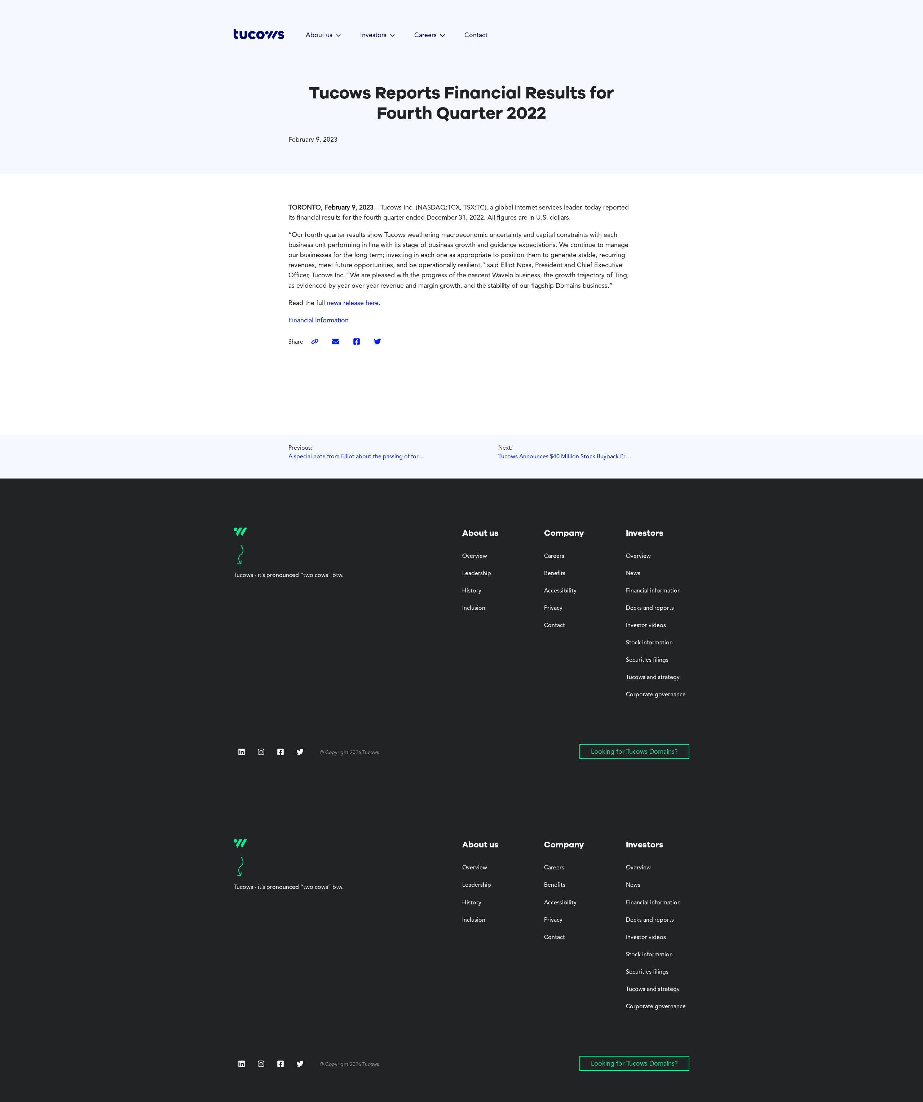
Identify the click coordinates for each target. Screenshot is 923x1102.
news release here (353, 303)
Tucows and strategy (653, 677)
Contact (475, 35)
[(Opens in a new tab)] (335, 342)
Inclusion (473, 608)
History (471, 591)
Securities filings (647, 660)
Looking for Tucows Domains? (634, 752)
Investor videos (646, 626)
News (633, 574)
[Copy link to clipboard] (314, 342)
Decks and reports (650, 608)
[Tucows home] (259, 36)
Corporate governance (656, 695)
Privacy (553, 608)
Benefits (554, 574)
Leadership (476, 574)
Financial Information (318, 320)
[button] (324, 35)
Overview (474, 556)
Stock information (649, 643)
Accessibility (560, 591)
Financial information (653, 591)
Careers (554, 556)
